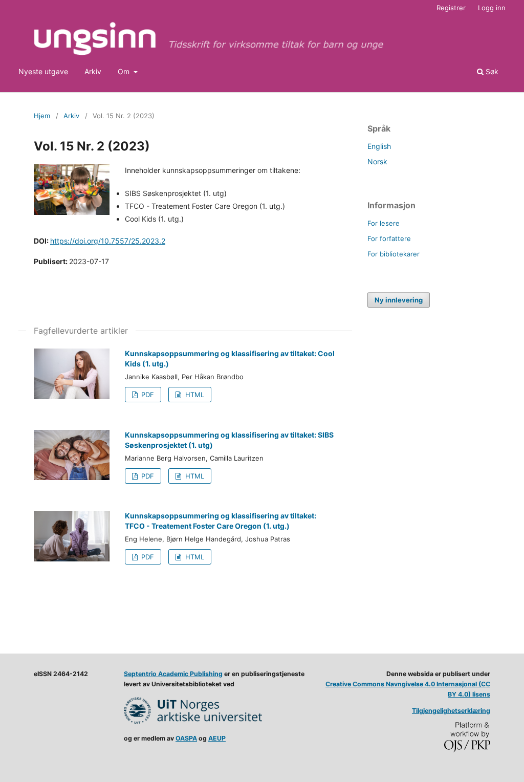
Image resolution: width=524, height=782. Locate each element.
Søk (491, 71)
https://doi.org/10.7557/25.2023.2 (107, 240)
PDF (146, 394)
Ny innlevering (399, 300)
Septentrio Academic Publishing (173, 674)
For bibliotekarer (393, 254)
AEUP (217, 738)
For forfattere (389, 238)
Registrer (451, 8)
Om (125, 71)
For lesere (383, 223)
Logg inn (492, 8)
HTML (193, 394)
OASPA (186, 738)
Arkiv (92, 71)
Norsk (377, 161)
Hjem (42, 116)
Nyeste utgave (43, 71)
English (379, 146)
